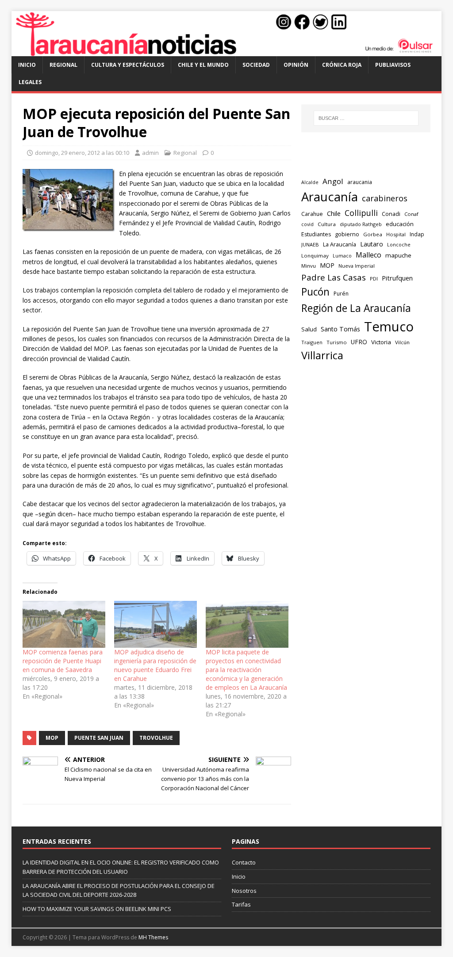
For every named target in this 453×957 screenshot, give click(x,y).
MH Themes (153, 937)
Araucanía (329, 196)
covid (307, 224)
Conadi (391, 214)
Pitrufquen (397, 278)
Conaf (411, 214)
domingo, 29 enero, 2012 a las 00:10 (82, 153)
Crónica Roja (341, 65)
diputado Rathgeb (361, 224)
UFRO (359, 342)
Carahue (312, 214)
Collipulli (361, 213)
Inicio (27, 65)
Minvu (308, 265)
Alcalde (310, 182)
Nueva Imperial (356, 265)
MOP (52, 738)
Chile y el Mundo (203, 65)
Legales (30, 82)
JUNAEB (310, 244)
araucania (359, 182)
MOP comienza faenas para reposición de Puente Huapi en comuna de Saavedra (63, 661)
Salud (309, 329)
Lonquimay (315, 255)
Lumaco (342, 255)
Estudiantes (316, 234)
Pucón (315, 292)
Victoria (381, 342)
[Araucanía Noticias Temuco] (227, 51)
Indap (417, 234)
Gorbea (372, 234)
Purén (341, 293)
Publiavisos (393, 65)
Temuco (389, 326)
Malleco (368, 255)
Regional (63, 65)
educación (400, 224)
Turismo (336, 342)
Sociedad (256, 65)
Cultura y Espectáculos (127, 65)
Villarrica (322, 355)
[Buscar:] (366, 118)
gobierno (347, 234)
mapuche (398, 255)
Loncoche (399, 244)
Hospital (396, 234)
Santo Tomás (340, 329)
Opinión (296, 65)
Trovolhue (156, 738)
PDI (374, 278)
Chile (334, 213)
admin (150, 153)
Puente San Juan (98, 738)
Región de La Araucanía (356, 308)
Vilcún (402, 342)
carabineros (384, 198)
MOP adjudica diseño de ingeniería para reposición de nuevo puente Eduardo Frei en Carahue (155, 665)
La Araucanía (339, 244)
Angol (332, 181)
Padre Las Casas (333, 277)
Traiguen (311, 342)
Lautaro (371, 244)
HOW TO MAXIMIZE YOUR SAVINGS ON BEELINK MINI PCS (97, 909)
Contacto (244, 862)
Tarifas (241, 904)
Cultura (327, 224)
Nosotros (244, 891)
